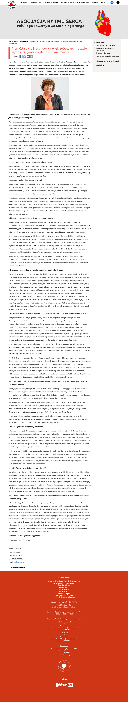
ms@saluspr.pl (19, 562)
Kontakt (103, 2)
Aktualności (24, 2)
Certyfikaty (95, 2)
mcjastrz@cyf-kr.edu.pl (66, 595)
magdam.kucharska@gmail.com (66, 607)
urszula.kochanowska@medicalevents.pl (66, 628)
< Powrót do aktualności (16, 567)
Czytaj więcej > (101, 65)
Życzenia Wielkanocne (103, 53)
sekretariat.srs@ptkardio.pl (66, 597)
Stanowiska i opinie (36, 2)
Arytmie (47, 2)
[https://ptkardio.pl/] (64, 666)
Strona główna (13, 41)
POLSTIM (55, 2)
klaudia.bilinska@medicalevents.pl (66, 639)
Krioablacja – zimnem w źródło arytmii (107, 61)
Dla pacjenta (85, 2)
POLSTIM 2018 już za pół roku (105, 45)
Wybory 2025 (74, 2)
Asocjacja (64, 2)
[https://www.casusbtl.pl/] (64, 685)
